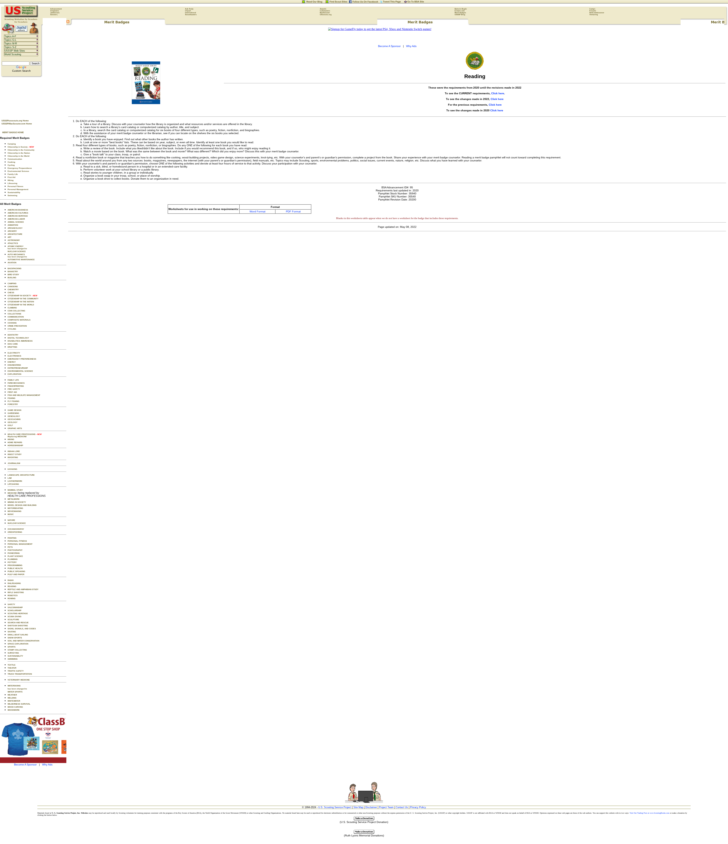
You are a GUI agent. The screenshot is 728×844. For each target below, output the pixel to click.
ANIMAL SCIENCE (16, 222)
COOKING (12, 323)
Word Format (257, 211)
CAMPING (12, 283)
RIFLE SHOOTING (16, 592)
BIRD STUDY (13, 274)
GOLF (10, 425)
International (190, 13)
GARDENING (13, 413)
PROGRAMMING (15, 565)
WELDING (12, 698)
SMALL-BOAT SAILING (18, 635)
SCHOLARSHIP (14, 610)
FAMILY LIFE (13, 380)
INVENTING (13, 457)
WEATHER (12, 695)
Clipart (188, 11)
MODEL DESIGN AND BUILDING (22, 505)
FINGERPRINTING (16, 386)
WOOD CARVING (15, 707)
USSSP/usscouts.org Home (15, 120)
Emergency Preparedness (20, 168)
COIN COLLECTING (16, 311)
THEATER (12, 668)
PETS (10, 547)
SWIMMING (13, 659)
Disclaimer (371, 807)
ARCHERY (12, 231)
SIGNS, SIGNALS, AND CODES (22, 629)
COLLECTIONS (14, 314)
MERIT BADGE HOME (13, 132)
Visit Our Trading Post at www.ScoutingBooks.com (649, 813)
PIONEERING (14, 553)
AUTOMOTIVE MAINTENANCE (21, 260)
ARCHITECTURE (15, 234)
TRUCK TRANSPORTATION (20, 674)
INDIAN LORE (14, 451)
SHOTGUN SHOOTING (18, 626)
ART (9, 237)
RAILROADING (14, 583)
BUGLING (12, 278)
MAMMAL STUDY (15, 490)
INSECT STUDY (15, 454)
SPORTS (12, 647)
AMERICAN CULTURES (18, 213)
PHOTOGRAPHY (15, 550)
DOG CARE (13, 344)
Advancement (56, 9)
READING (12, 586)
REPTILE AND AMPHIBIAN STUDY (23, 589)
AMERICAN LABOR (16, 219)
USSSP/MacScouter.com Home (17, 124)
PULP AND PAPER (16, 574)
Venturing (593, 15)
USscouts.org (326, 15)
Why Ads (47, 764)
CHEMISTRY (13, 289)
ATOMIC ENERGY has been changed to (17, 247)
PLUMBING (13, 559)
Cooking (11, 162)
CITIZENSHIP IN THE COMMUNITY (23, 299)
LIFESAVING (13, 484)
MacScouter (325, 13)
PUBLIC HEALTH (15, 568)
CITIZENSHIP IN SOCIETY (22, 296)
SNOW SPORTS (15, 638)
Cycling (11, 165)
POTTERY (12, 562)
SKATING (12, 632)
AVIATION (12, 263)
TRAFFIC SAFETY (16, 671)
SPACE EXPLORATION (18, 644)
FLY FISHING (13, 401)
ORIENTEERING (15, 532)
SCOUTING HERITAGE (18, 613)
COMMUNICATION (16, 317)
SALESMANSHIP (15, 607)
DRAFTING (12, 347)
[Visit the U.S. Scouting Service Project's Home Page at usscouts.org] (21, 17)
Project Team (386, 807)
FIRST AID (12, 392)
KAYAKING (12, 469)
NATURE (11, 520)
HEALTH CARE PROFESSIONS (25, 435)
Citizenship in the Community (21, 150)
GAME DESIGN (14, 410)
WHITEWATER (14, 701)
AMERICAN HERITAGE (18, 216)
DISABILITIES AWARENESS (20, 341)
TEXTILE (12, 665)
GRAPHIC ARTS (15, 428)
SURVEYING (13, 653)
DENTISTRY (13, 335)
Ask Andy (189, 9)
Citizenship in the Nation (19, 153)
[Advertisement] (33, 97)
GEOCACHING (14, 419)
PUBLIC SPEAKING (16, 571)
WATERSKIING (14, 686)
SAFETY (11, 604)
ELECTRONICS (14, 356)
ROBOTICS (13, 595)
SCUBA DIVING (14, 616)
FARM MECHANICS (16, 383)
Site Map (358, 807)
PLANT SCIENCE (15, 556)
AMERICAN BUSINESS (18, 210)
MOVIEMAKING (14, 511)
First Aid (11, 177)
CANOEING (13, 286)
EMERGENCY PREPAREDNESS (22, 359)
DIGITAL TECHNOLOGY (18, 338)
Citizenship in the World (18, 156)
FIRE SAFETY (14, 389)
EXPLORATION (14, 374)
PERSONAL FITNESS (17, 541)
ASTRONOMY (14, 240)
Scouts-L (54, 15)
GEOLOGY (12, 422)
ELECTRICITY (14, 353)
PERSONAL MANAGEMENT (20, 544)
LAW (10, 478)
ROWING (12, 598)
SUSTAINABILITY (15, 656)
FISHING (11, 398)
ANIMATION (13, 225)
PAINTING (12, 538)
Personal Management (18, 189)
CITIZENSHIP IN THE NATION (21, 302)
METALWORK (14, 499)
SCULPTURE (13, 619)
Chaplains (54, 11)
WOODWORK (14, 710)
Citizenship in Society (21, 147)
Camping (12, 144)
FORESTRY (13, 404)
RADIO (11, 580)
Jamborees (55, 13)
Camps (592, 9)
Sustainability (14, 192)
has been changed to (17, 689)
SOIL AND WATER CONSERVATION (23, 641)
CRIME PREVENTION (17, 326)
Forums (592, 11)
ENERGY (12, 362)
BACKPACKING (14, 268)
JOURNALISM (14, 463)
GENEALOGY (14, 416)
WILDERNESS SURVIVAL (19, 704)
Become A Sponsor (25, 764)
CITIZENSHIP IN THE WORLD (21, 305)
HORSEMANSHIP (15, 445)
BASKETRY (13, 271)
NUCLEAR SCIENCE (17, 251)
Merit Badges (460, 13)
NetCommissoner (596, 13)
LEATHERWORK (15, 481)
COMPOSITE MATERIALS (19, 320)
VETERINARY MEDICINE (19, 680)
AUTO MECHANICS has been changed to (17, 255)
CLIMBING (12, 308)
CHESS (11, 293)
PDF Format (293, 211)
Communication (15, 159)
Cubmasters (325, 11)
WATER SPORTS (15, 692)
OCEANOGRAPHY (16, 529)
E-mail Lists (460, 11)
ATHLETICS (13, 243)
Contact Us (402, 807)
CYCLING (12, 329)
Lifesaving (12, 183)
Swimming (12, 195)
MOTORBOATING (15, 508)
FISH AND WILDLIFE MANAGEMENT (24, 395)
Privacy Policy (418, 807)
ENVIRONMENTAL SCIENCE (20, 371)
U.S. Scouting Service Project (334, 807)
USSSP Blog (460, 15)
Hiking (10, 180)
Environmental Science (18, 171)
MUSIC (11, 514)
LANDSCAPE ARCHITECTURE (21, 475)
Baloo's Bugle (461, 9)
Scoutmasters (191, 15)
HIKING (11, 439)
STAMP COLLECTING (17, 650)
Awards (323, 9)
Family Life (13, 174)
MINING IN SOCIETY (17, 502)
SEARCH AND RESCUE (18, 623)
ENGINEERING (14, 365)
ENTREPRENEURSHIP (18, 368)
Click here (497, 93)
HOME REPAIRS (15, 442)
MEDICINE (12, 493)
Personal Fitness (15, 186)
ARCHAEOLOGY (15, 228)
